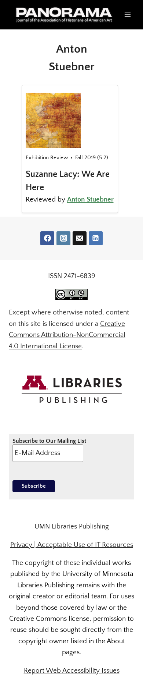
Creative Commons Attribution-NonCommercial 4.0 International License (67, 335)
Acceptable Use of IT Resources (85, 545)
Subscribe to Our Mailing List (49, 441)
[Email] (80, 238)
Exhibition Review (47, 157)
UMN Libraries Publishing (71, 526)
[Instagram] (63, 238)
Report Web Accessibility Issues (72, 670)
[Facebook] (47, 238)
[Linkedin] (96, 238)
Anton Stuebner (90, 199)
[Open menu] (127, 14)
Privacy (21, 545)
